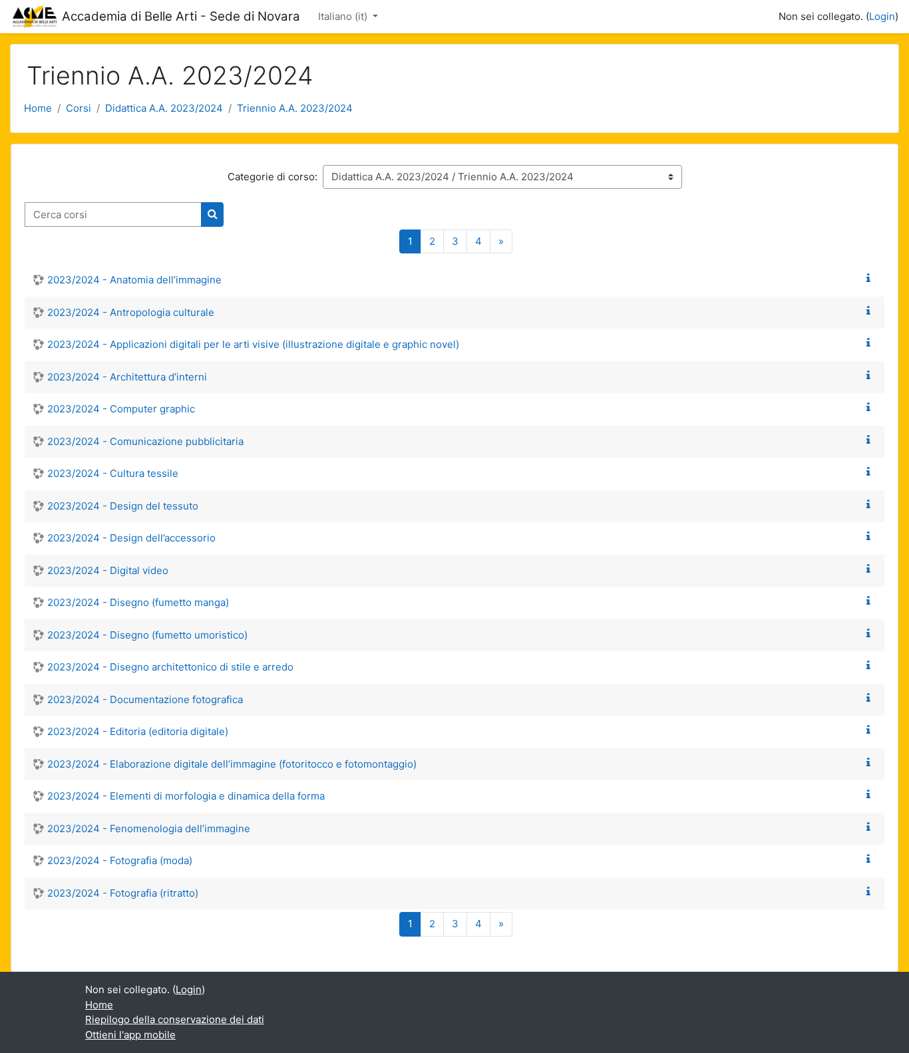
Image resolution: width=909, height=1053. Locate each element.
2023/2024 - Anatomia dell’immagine (134, 279)
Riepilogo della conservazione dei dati (174, 1019)
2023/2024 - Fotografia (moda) (119, 860)
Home (38, 108)
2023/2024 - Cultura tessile (112, 473)
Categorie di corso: (272, 176)
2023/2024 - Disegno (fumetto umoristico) (147, 635)
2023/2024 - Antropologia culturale (130, 312)
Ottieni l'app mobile (130, 1034)
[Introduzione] (871, 278)
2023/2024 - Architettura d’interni (127, 377)
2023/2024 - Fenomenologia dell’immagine (148, 828)
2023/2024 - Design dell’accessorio (131, 537)
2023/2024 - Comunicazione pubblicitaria (145, 441)
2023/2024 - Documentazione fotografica (145, 699)
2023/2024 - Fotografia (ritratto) (122, 893)
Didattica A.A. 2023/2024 (164, 108)
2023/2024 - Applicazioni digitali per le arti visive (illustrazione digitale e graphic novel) (253, 344)
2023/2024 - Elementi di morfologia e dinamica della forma (186, 796)
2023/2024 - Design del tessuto (122, 506)
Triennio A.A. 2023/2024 (295, 108)
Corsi (78, 108)
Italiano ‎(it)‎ (344, 16)
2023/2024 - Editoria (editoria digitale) (137, 731)
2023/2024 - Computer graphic (121, 408)
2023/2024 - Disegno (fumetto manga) (138, 602)
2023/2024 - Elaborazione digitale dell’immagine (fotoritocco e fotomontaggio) (232, 764)
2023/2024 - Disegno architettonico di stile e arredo (170, 667)
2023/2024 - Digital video (107, 570)
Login (882, 16)
